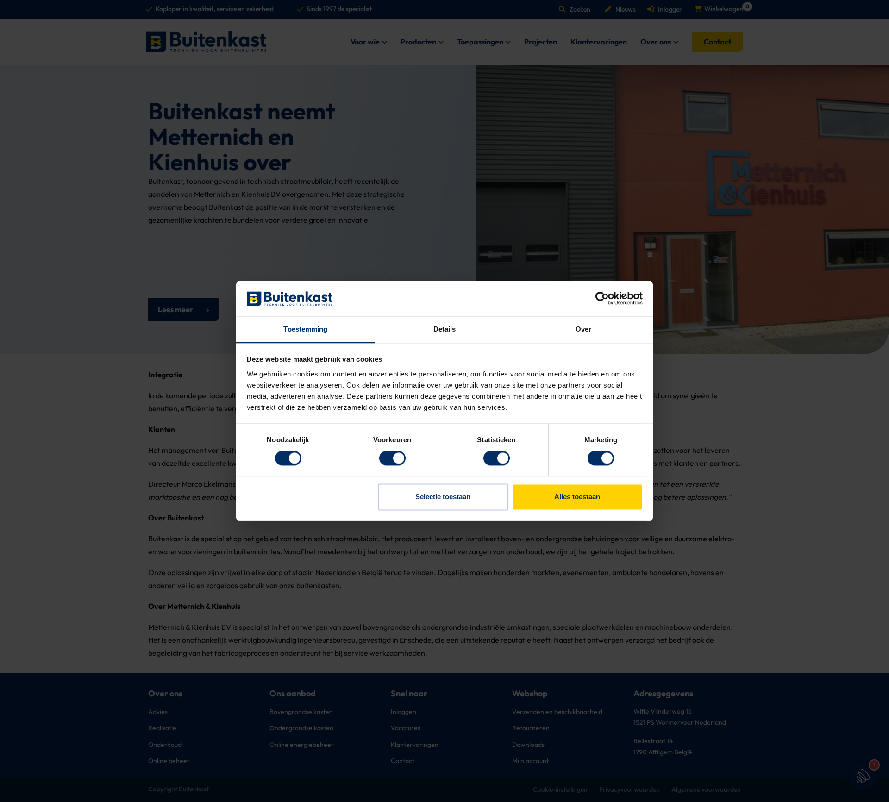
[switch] (392, 458)
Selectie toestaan (442, 497)
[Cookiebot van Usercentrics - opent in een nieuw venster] (602, 299)
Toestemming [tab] (305, 329)
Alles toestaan (577, 497)
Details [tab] (444, 329)
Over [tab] (583, 329)
